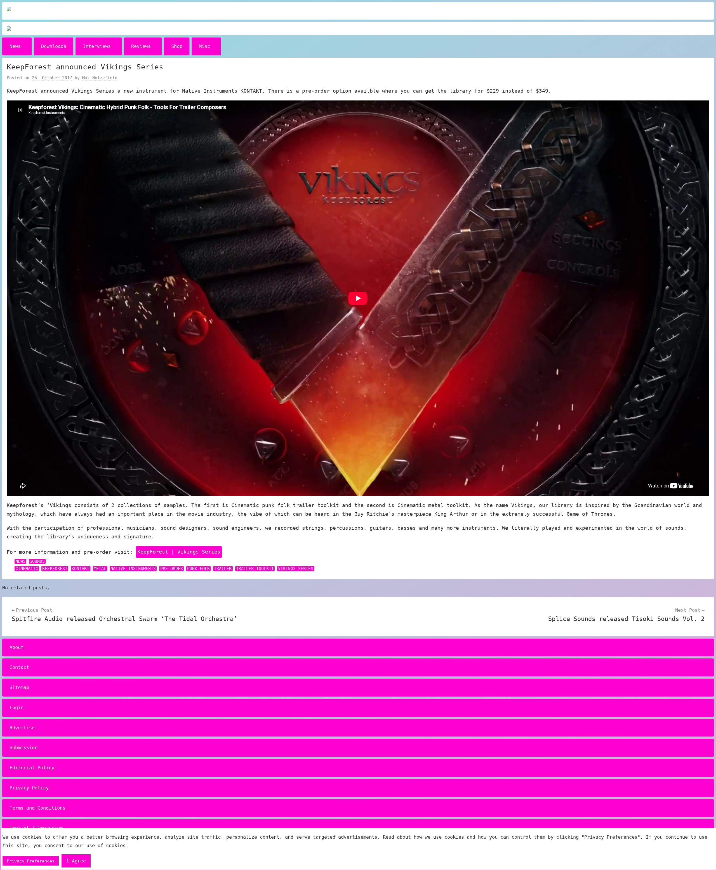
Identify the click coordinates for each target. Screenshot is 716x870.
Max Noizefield (99, 77)
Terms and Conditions (37, 808)
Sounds (37, 561)
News (15, 46)
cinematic (26, 568)
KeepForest (54, 568)
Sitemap (19, 687)
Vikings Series (295, 568)
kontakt (80, 568)
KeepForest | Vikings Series (178, 552)
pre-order (171, 568)
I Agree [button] (76, 861)
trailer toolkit (255, 568)
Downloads (53, 46)
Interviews (97, 46)
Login (16, 707)
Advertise (22, 727)
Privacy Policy (29, 788)
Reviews (141, 46)
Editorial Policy (32, 767)
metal (100, 568)
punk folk (198, 568)
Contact (19, 667)
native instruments (133, 568)
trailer (223, 568)
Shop (176, 46)
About (16, 647)
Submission (23, 747)
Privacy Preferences (31, 861)
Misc (204, 46)
